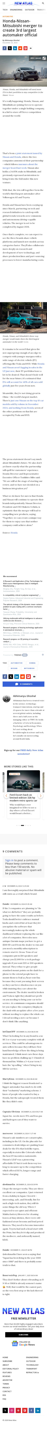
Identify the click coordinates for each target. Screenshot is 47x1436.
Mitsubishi (29, 668)
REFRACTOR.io (32, 1372)
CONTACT (7, 1391)
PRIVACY (6, 1387)
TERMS (6, 1384)
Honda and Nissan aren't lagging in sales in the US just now (23, 367)
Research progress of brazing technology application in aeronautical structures (23, 629)
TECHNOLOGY (32, 1365)
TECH (5, 9)
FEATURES (7, 1372)
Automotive (8, 16)
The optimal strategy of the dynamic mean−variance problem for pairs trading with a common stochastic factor (23, 606)
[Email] (31, 48)
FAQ (4, 1399)
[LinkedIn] (15, 48)
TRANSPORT (31, 1368)
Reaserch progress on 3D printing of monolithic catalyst (21, 640)
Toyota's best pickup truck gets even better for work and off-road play (23, 799)
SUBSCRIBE (7, 1361)
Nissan (14, 668)
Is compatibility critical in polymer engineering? (21, 595)
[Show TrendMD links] (43, 655)
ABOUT (6, 1365)
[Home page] (23, 4)
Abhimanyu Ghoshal (24, 696)
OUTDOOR (29, 9)
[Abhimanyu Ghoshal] (6, 698)
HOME (5, 1357)
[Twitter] (10, 48)
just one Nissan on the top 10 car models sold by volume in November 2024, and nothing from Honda (23, 404)
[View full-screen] (44, 58)
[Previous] (6, 795)
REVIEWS (6, 1376)
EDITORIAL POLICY (11, 1368)
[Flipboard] (25, 48)
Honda (14, 532)
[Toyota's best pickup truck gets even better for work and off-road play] (23, 781)
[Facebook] (5, 48)
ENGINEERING (16, 9)
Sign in (9, 860)
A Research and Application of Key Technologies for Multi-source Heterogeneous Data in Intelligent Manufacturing (22, 583)
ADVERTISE (7, 1380)
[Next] (40, 795)
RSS (4, 1395)
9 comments (26, 684)
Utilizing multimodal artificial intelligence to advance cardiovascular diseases (22, 619)
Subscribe (23, 1334)
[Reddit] (20, 48)
